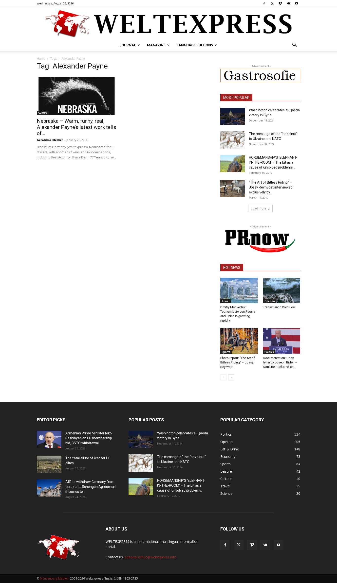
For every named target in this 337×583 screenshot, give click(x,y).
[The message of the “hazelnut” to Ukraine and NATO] (232, 140)
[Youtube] (296, 3)
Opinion (269, 301)
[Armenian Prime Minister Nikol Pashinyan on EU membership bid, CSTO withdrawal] (49, 439)
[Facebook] (264, 3)
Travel (225, 301)
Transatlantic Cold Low (279, 307)
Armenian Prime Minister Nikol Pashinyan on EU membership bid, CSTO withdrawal (88, 438)
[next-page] (231, 377)
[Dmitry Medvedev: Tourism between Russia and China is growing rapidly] (239, 290)
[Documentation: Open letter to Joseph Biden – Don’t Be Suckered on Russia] (281, 341)
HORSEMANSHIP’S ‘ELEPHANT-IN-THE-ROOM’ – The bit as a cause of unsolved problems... (273, 162)
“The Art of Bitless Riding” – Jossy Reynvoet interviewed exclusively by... (271, 187)
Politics (269, 352)
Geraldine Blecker (50, 140)
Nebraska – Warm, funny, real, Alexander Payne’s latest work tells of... (76, 127)
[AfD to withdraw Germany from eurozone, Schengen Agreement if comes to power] (49, 488)
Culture (42, 112)
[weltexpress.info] (168, 23)
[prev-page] (223, 377)
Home (41, 58)
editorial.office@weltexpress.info (150, 557)
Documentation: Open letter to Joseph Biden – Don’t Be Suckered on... (280, 362)
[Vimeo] (280, 3)
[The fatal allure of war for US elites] (49, 464)
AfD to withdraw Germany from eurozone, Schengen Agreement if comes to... (90, 487)
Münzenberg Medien (54, 578)
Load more (258, 208)
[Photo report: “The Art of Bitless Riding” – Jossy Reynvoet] (239, 341)
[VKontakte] (288, 3)
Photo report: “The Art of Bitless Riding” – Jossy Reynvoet (237, 362)
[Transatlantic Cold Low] (281, 290)
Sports (226, 352)
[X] (272, 3)
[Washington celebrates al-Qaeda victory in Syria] (232, 116)
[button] (294, 45)
